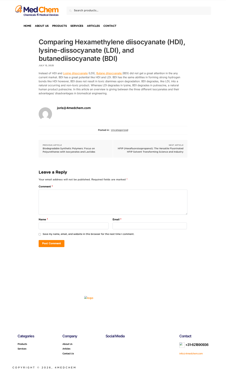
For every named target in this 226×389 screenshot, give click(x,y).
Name (43, 219)
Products (22, 344)
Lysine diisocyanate (75, 73)
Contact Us (68, 354)
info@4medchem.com (191, 354)
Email (117, 219)
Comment (46, 186)
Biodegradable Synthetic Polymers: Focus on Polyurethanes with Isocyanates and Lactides (69, 150)
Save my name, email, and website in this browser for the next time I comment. (88, 234)
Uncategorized (119, 130)
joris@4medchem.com (74, 108)
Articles (66, 349)
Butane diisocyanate (109, 73)
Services (22, 349)
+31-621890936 (196, 345)
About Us (67, 344)
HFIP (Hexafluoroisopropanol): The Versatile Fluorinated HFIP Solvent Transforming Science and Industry (150, 150)
